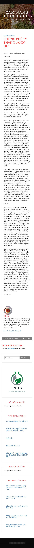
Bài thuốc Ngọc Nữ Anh (11, 338)
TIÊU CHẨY (27, 338)
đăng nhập (11, 348)
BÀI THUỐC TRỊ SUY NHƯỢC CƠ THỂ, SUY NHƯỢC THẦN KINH (17, 455)
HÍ (4, 49)
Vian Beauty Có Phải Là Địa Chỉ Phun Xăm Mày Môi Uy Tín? (16, 487)
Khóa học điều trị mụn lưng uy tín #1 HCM (16, 516)
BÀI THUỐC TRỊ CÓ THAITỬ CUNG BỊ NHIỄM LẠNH (16, 429)
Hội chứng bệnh (9, 35)
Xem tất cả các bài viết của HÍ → (13, 331)
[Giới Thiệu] (15, 543)
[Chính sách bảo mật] (22, 543)
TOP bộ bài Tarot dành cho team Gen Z (16, 497)
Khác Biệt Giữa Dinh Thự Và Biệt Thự (16, 507)
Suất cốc (9, 438)
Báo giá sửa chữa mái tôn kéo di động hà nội (15, 525)
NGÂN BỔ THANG (13, 446)
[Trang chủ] (11, 543)
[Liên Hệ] (19, 543)
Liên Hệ (20, 2)
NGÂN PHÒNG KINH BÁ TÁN (17, 421)
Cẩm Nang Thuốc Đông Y (17, 14)
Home (13, 2)
